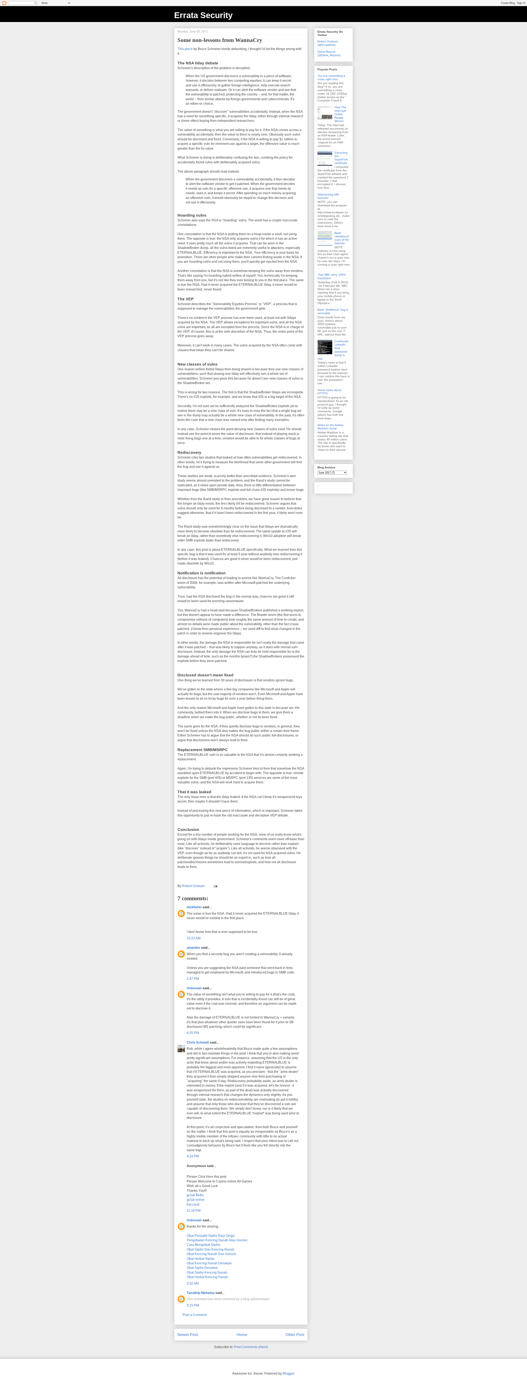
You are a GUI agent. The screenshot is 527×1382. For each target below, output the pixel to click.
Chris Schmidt (198, 1042)
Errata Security (203, 15)
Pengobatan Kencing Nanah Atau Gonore (217, 1240)
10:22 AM (194, 938)
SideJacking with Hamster (328, 196)
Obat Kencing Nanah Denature (209, 1263)
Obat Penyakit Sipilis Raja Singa (210, 1235)
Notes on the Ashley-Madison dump (330, 426)
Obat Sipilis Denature (202, 1267)
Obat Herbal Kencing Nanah (207, 1277)
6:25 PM (193, 1033)
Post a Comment (195, 1315)
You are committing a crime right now (331, 77)
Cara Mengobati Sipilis (203, 1244)
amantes (193, 947)
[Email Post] (215, 886)
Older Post (295, 1334)
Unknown (194, 988)
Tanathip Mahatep (201, 1293)
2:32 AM (193, 1283)
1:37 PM (193, 978)
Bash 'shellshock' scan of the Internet (342, 238)
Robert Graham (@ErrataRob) (327, 43)
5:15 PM (193, 1305)
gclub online (196, 1199)
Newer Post (187, 1334)
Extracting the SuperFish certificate (341, 158)
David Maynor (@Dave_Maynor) (329, 53)
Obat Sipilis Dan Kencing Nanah (210, 1249)
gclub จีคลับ (195, 1195)
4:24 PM (193, 1156)
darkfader (194, 907)
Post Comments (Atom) (251, 1347)
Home (242, 1334)
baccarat (193, 1204)
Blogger (288, 1373)
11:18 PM (194, 1210)
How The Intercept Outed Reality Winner (340, 114)
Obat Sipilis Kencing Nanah (207, 1272)
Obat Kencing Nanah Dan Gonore (211, 1254)
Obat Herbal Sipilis (200, 1258)
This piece (185, 49)
